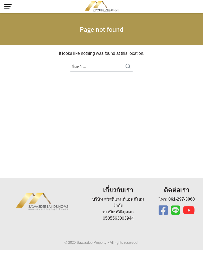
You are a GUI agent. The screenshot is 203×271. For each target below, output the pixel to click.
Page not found (101, 29)
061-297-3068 (181, 199)
